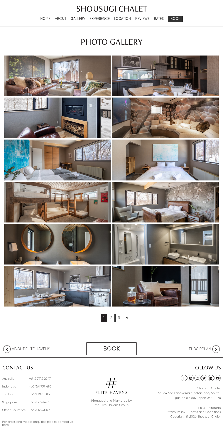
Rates (159, 19)
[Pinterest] (191, 378)
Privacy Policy (175, 412)
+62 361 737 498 (26, 386)
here (5, 424)
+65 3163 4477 (25, 402)
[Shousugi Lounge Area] (165, 286)
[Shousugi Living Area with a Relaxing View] (57, 76)
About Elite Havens (31, 349)
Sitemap (215, 407)
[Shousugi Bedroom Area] (165, 160)
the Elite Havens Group (111, 405)
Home (45, 19)
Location (122, 19)
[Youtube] (218, 378)
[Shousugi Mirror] (57, 118)
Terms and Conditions (205, 412)
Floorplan (200, 349)
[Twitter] (204, 378)
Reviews (142, 19)
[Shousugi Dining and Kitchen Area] (165, 76)
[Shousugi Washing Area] (57, 244)
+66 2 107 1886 (26, 394)
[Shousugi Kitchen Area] (57, 286)
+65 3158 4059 (26, 410)
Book (175, 19)
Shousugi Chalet (111, 8)
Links (201, 407)
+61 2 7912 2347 (26, 378)
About (60, 19)
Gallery (78, 19)
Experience (100, 19)
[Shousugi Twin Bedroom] (57, 160)
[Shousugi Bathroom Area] (165, 244)
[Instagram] (197, 378)
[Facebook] (184, 378)
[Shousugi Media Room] (165, 118)
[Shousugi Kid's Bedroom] (57, 202)
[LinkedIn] (211, 378)
